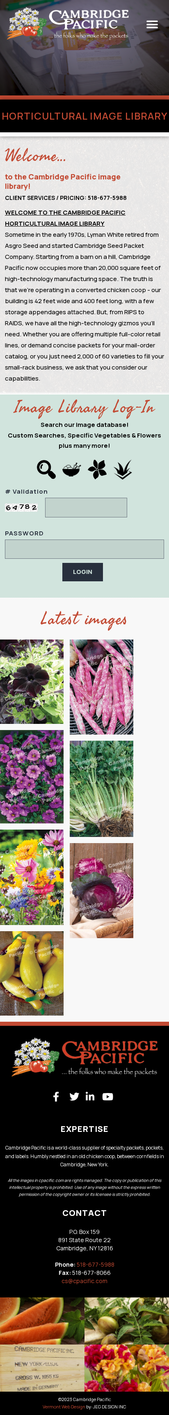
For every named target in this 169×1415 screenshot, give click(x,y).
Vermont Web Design (64, 1407)
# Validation (26, 491)
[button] (152, 25)
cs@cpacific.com (84, 1281)
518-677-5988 (95, 1264)
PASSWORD (24, 533)
